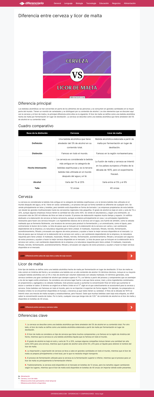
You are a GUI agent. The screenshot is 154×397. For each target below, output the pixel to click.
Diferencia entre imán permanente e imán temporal (38, 381)
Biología (79, 3)
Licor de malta (32, 378)
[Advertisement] (77, 33)
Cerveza (24, 378)
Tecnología (91, 3)
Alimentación (130, 3)
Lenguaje (68, 3)
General (57, 3)
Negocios (116, 3)
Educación (104, 3)
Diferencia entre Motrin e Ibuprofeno (33, 383)
